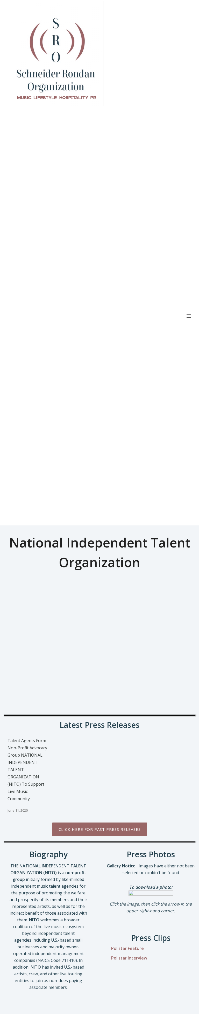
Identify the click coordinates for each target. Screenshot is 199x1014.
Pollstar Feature (127, 948)
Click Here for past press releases (100, 829)
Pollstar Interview (129, 958)
